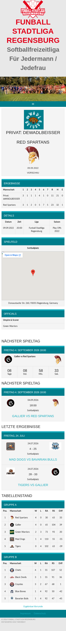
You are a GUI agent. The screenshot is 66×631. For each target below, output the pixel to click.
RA (46, 511)
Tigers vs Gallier (33, 485)
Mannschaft (15, 511)
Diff (61, 511)
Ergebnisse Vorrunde (33, 607)
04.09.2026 (33, 400)
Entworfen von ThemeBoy (13, 622)
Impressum (25, 614)
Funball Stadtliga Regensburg (33, 31)
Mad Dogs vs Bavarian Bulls (33, 459)
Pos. (5, 511)
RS (53, 511)
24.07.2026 (33, 444)
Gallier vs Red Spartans (24, 357)
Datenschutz (40, 614)
